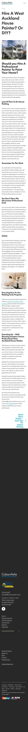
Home (4, 616)
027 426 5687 (10, 403)
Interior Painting (7, 620)
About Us (5, 653)
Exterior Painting (7, 618)
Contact (4, 657)
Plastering (5, 627)
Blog (3, 655)
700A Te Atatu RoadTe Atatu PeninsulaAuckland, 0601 (8, 602)
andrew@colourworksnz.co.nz (11, 594)
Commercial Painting (6, 623)
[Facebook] (3, 609)
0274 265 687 (6, 592)
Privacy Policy (6, 659)
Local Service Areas (8, 631)
